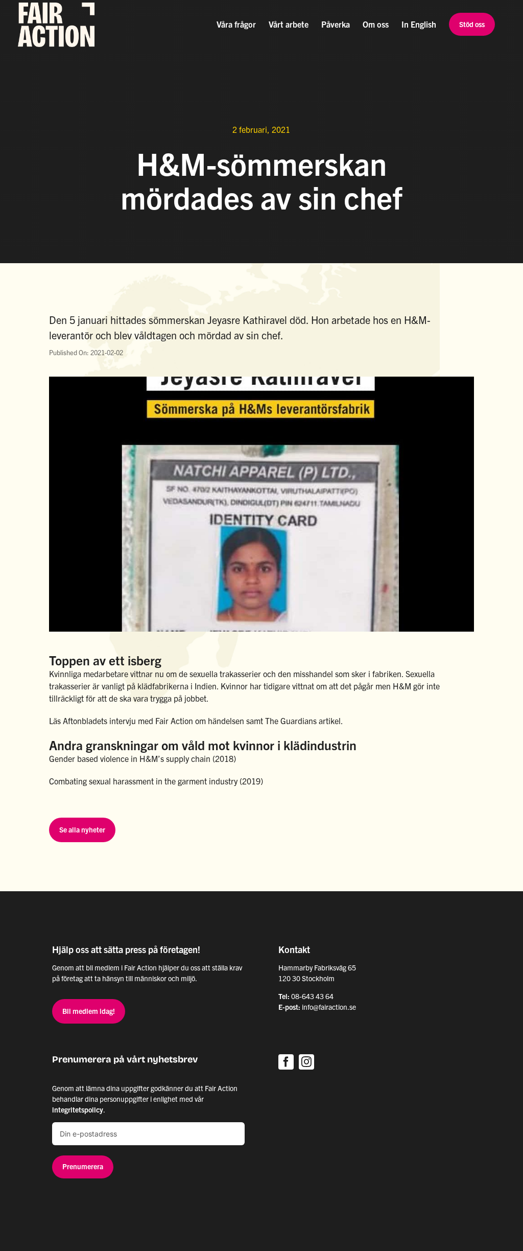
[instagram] (306, 1062)
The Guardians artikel (303, 720)
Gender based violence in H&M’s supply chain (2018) (142, 758)
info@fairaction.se (329, 1006)
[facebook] (286, 1062)
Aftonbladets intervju (99, 720)
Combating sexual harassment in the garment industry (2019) (156, 781)
